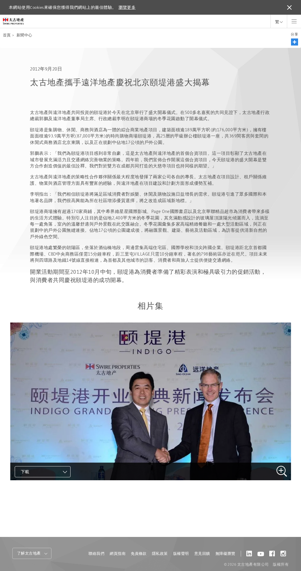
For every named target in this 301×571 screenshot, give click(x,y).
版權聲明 (181, 553)
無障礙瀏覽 (225, 553)
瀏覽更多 (127, 7)
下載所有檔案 (35, 498)
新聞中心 (24, 35)
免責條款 (139, 553)
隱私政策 (160, 553)
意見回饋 (202, 553)
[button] (294, 42)
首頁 (7, 35)
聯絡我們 (96, 553)
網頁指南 (118, 553)
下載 (25, 471)
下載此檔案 (33, 487)
